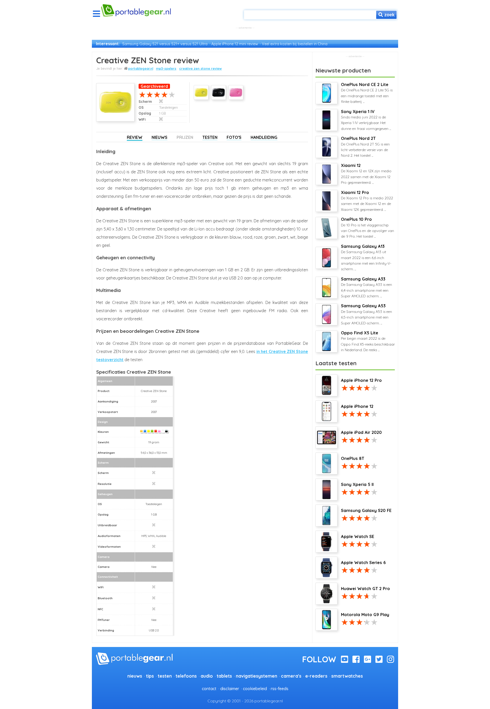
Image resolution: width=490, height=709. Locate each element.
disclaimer (229, 688)
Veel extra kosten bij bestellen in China (294, 44)
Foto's (234, 137)
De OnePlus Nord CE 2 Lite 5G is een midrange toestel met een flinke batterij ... (367, 93)
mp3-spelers (166, 68)
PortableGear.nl (140, 68)
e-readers (316, 676)
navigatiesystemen (256, 676)
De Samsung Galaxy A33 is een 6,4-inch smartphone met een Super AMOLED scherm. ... (366, 287)
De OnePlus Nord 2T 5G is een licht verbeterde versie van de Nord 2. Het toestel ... (365, 147)
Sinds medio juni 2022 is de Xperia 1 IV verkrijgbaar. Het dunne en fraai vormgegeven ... (366, 120)
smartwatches (347, 676)
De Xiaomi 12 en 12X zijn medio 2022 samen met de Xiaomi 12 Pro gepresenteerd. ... (366, 174)
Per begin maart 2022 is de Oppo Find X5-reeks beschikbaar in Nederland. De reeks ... (368, 341)
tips (150, 676)
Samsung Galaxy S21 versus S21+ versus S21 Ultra (164, 44)
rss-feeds (279, 688)
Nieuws (159, 137)
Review (134, 137)
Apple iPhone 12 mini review (234, 44)
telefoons (186, 676)
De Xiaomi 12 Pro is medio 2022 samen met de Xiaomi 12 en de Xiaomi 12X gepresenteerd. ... (367, 201)
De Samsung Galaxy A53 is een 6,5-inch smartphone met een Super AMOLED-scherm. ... (366, 314)
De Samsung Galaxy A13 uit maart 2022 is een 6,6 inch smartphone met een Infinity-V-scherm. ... (366, 258)
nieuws (134, 676)
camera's (291, 676)
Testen (209, 137)
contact (209, 688)
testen (165, 676)
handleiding (264, 137)
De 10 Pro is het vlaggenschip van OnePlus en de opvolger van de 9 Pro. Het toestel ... (367, 228)
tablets (224, 676)
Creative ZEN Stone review (200, 68)
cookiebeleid (255, 688)
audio (207, 676)
